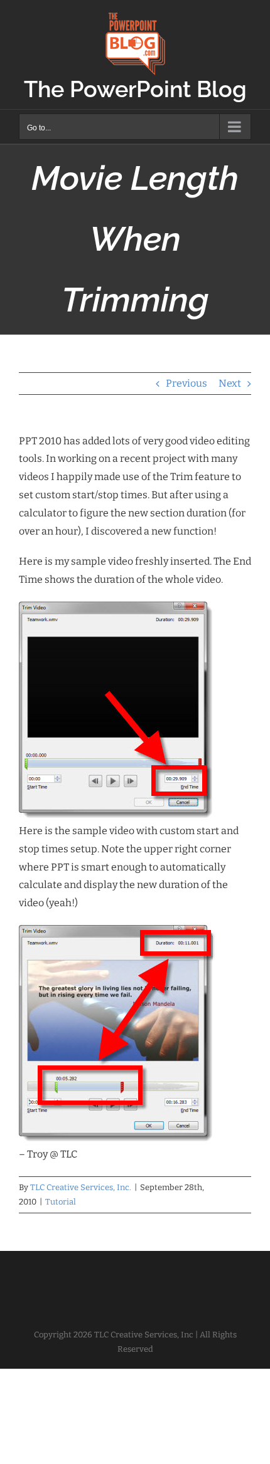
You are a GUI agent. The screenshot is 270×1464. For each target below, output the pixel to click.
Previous (186, 383)
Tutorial (60, 1201)
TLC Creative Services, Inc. (80, 1187)
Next (230, 383)
